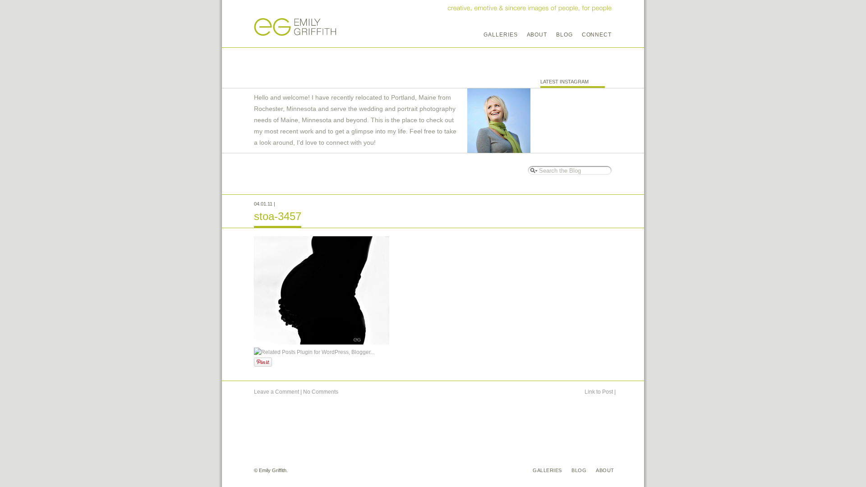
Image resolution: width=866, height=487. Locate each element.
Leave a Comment (276, 392)
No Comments (320, 392)
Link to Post (599, 392)
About (537, 35)
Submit (533, 170)
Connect (597, 35)
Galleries (500, 35)
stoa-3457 (277, 216)
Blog (564, 35)
